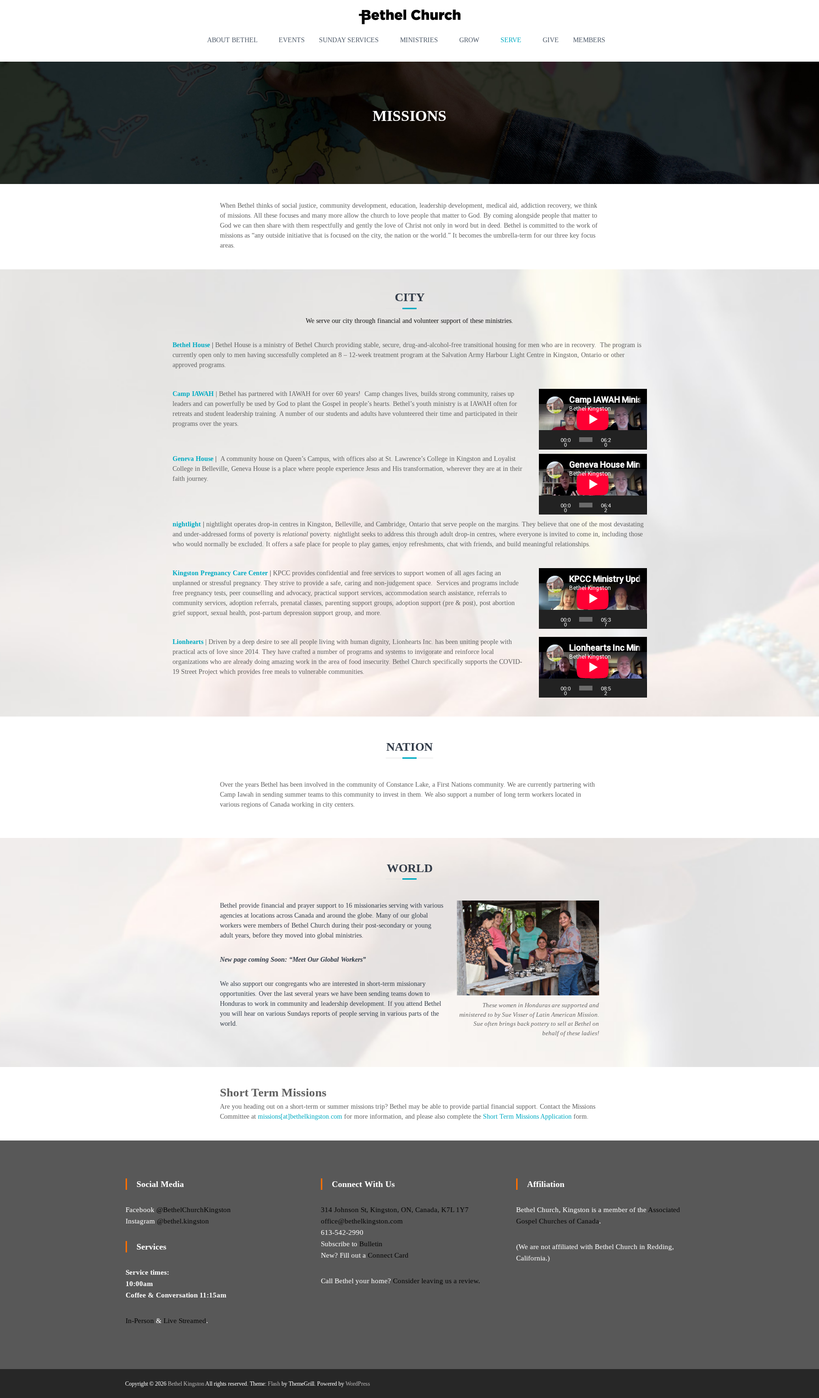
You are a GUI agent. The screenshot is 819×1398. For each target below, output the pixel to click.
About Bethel (232, 40)
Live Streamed (185, 1320)
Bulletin (370, 1244)
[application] (593, 419)
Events (292, 40)
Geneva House (193, 458)
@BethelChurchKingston (193, 1210)
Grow (469, 40)
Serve (510, 40)
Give (551, 40)
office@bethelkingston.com (362, 1221)
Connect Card (388, 1255)
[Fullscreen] (635, 439)
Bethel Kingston (186, 1383)
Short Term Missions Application (527, 1116)
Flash (274, 1383)
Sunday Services (349, 40)
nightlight (187, 524)
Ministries (419, 40)
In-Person (140, 1320)
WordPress (358, 1383)
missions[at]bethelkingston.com (300, 1116)
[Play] (551, 439)
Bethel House (191, 345)
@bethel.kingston (183, 1221)
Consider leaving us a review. (436, 1281)
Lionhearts (188, 641)
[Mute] (622, 439)
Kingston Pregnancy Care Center (220, 573)
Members (589, 40)
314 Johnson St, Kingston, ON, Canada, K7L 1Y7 (395, 1210)
